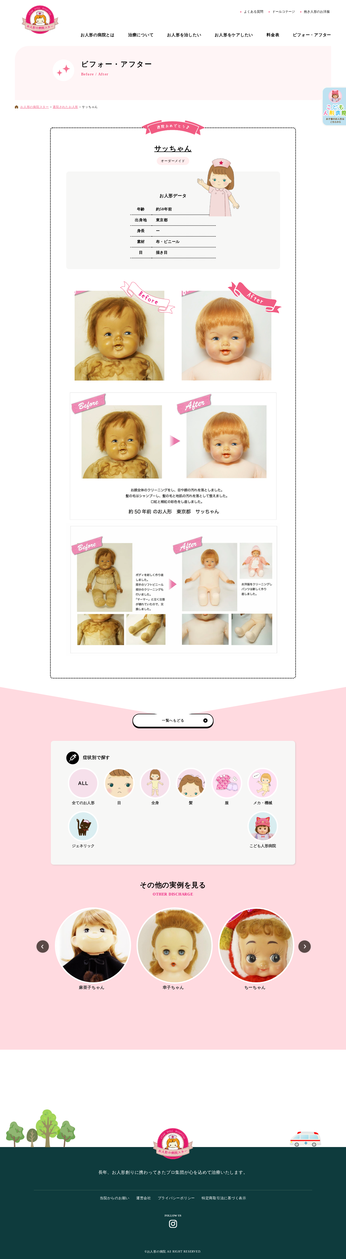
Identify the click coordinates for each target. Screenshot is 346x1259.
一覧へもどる (173, 720)
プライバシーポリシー (176, 1198)
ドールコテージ (283, 12)
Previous (37, 948)
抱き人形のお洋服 (317, 12)
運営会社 (143, 1198)
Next (299, 948)
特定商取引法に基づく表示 (224, 1198)
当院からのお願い (114, 1198)
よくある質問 (253, 12)
